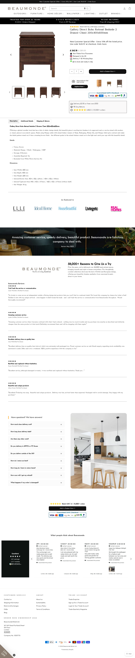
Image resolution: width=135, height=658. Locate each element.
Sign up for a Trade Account (78, 603)
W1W (6, 632)
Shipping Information (11, 603)
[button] (84, 8)
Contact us (8, 599)
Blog (5, 612)
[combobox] (69, 8)
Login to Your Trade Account (79, 606)
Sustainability (40, 603)
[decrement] (72, 71)
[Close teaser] (14, 655)
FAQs (6, 609)
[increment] (81, 71)
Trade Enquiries (74, 599)
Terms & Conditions (43, 609)
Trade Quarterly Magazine (78, 609)
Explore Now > (79, 86)
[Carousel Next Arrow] (63, 55)
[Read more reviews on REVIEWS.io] (15, 564)
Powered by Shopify (67, 649)
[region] (81, 559)
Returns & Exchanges (11, 606)
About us (39, 599)
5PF (9, 632)
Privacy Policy (41, 606)
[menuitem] (20, 13)
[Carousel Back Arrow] (11, 55)
